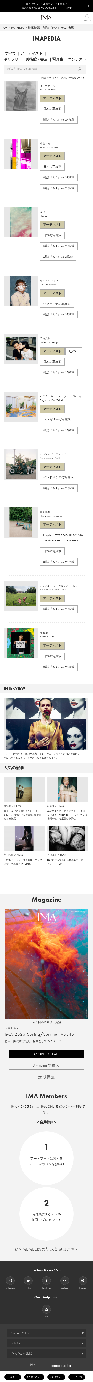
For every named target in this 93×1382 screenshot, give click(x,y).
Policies (16, 1343)
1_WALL (74, 351)
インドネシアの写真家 (58, 477)
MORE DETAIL (46, 1054)
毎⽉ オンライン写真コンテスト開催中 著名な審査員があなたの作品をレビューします (47, 5)
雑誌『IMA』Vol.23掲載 (58, 177)
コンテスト (77, 59)
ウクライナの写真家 (57, 304)
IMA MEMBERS (21, 1353)
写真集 (57, 59)
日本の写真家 (52, 109)
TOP (4, 27)
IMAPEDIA (17, 27)
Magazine (46, 899)
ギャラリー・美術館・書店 (26, 59)
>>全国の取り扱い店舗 (46, 1022)
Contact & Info (20, 1333)
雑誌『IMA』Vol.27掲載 (58, 119)
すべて (10, 53)
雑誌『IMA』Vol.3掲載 (58, 257)
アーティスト (32, 53)
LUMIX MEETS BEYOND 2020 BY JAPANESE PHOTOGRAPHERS (63, 537)
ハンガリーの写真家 (57, 419)
